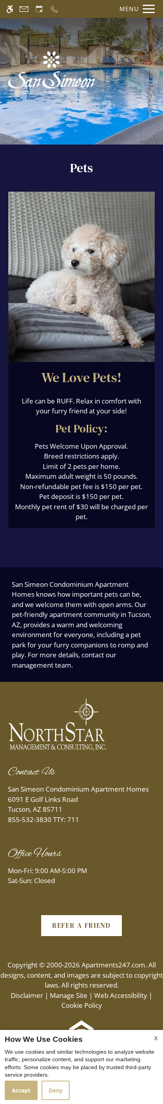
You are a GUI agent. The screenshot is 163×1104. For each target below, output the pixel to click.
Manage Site (68, 995)
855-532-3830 (43, 819)
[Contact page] (24, 9)
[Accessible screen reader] (10, 9)
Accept (21, 1090)
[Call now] (54, 9)
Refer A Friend (81, 925)
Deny (56, 1090)
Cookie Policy (81, 1005)
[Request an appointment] (39, 9)
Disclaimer (27, 995)
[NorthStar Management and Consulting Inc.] (57, 723)
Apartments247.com (113, 964)
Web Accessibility (120, 995)
